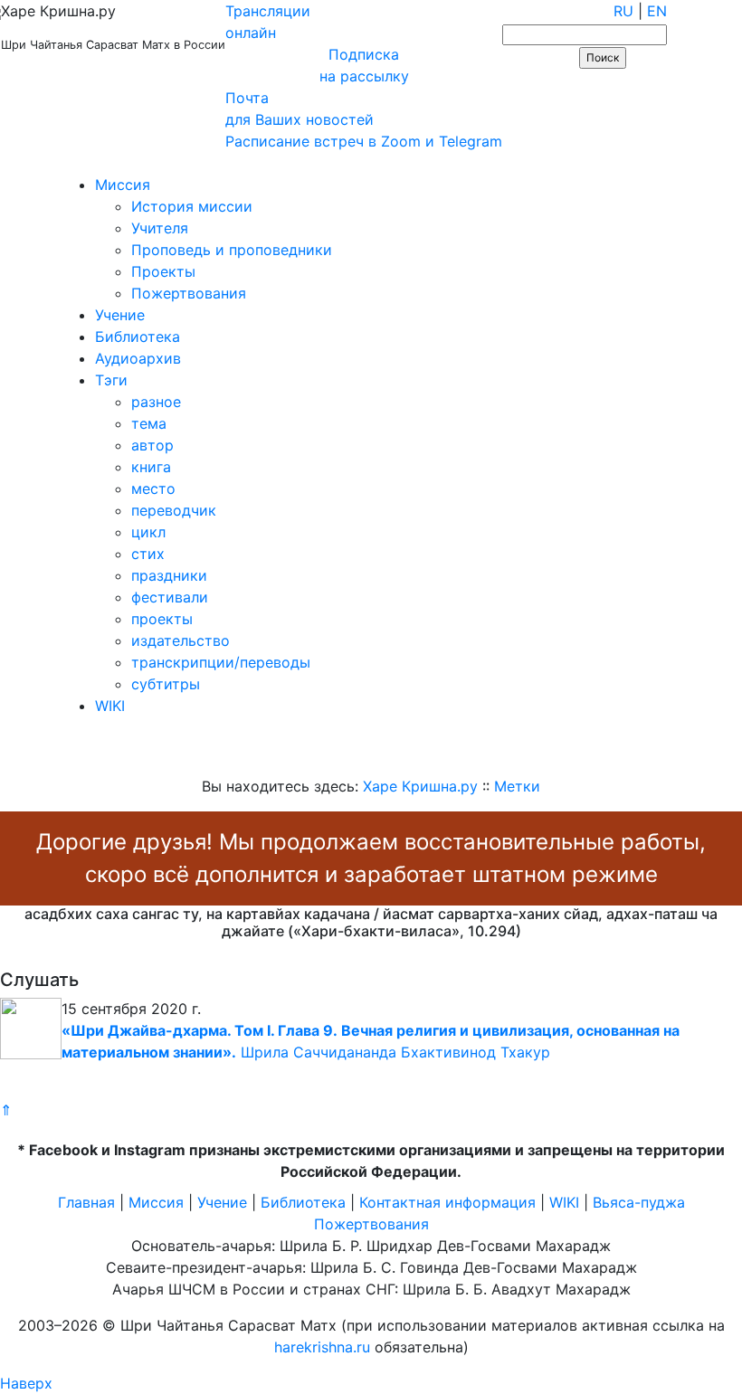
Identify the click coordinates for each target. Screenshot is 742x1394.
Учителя (159, 228)
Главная (86, 1202)
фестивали (169, 597)
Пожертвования (188, 293)
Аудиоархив (138, 358)
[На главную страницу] (24, 163)
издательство (180, 640)
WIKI (110, 706)
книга (151, 467)
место (153, 488)
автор (152, 445)
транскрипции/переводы (220, 662)
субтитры (165, 684)
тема (148, 423)
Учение (120, 315)
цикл (148, 532)
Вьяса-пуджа (639, 1202)
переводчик (173, 510)
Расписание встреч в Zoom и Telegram (363, 141)
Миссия (122, 184)
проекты (162, 619)
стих (148, 554)
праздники (169, 575)
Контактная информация (447, 1202)
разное (156, 402)
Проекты (163, 271)
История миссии (191, 206)
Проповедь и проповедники (231, 250)
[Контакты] (129, 163)
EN (657, 11)
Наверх (26, 1383)
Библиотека (137, 336)
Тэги (111, 380)
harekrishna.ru (322, 1347)
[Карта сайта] (76, 163)
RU (623, 11)
